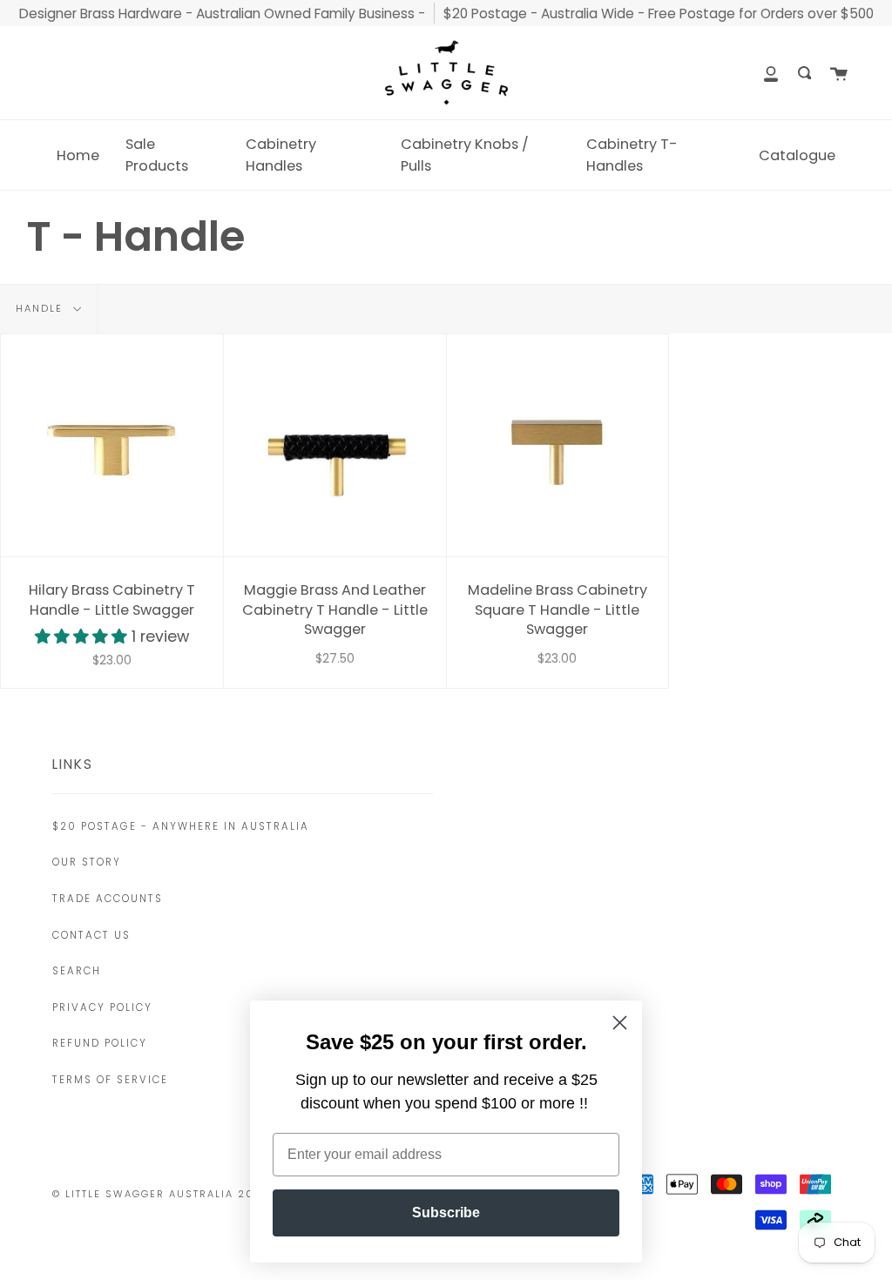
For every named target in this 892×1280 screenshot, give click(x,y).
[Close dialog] (620, 1022)
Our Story (86, 862)
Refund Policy (99, 1043)
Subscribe (446, 1212)
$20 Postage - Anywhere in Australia (180, 826)
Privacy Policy (102, 1007)
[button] (83, 636)
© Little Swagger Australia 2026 (161, 1194)
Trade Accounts (107, 899)
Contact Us (91, 935)
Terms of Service (110, 1080)
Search (76, 971)
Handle (41, 308)
